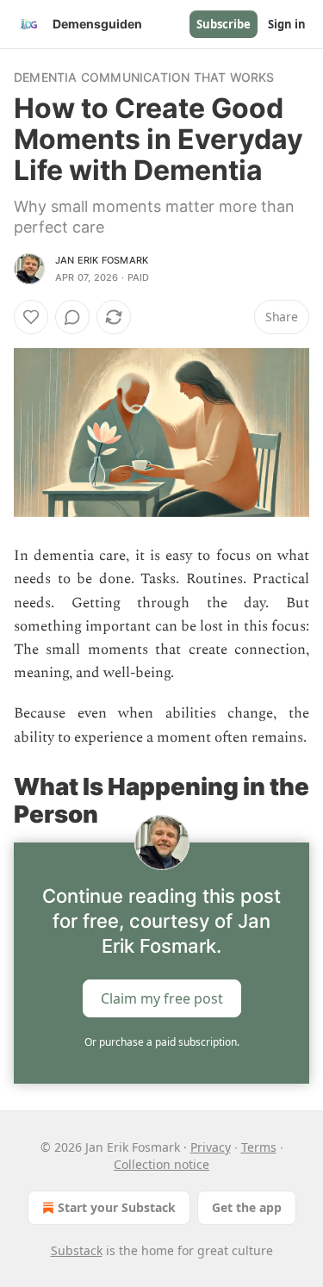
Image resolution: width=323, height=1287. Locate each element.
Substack (76, 1250)
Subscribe (223, 24)
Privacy (210, 1147)
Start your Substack (117, 1207)
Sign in (287, 24)
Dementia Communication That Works (144, 77)
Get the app (247, 1207)
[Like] (31, 317)
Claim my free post (162, 997)
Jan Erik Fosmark (101, 260)
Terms (258, 1147)
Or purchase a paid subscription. (161, 1042)
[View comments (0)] (72, 317)
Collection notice (161, 1164)
